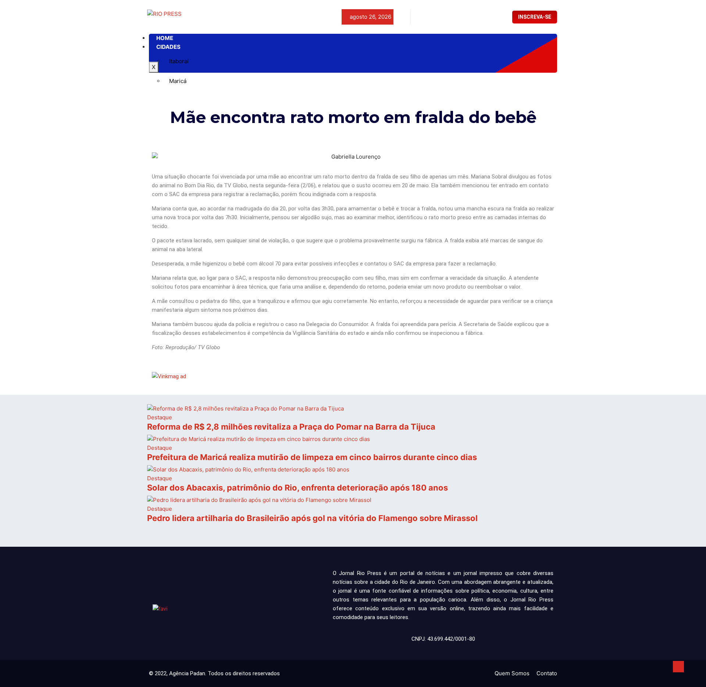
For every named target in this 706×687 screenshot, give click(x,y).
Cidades (168, 46)
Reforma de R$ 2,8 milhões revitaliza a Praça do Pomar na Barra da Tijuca (291, 426)
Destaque (159, 417)
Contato (546, 673)
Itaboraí (179, 61)
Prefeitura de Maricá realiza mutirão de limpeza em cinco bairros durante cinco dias (312, 457)
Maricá (177, 80)
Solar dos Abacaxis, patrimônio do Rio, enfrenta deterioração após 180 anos (297, 487)
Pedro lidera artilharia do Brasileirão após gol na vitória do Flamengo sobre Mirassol (312, 518)
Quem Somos (512, 673)
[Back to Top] (678, 667)
